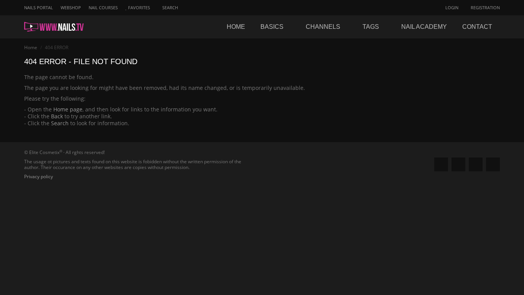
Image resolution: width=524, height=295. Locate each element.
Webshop (71, 7)
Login (451, 7)
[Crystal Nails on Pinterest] (476, 164)
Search (60, 123)
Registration (485, 7)
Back (57, 116)
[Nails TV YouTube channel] (493, 164)
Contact (477, 26)
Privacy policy (38, 176)
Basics (272, 26)
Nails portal (38, 7)
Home (236, 26)
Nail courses (103, 7)
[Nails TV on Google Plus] (458, 164)
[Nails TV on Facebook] (441, 164)
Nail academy (424, 26)
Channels (324, 26)
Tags (372, 26)
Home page (67, 109)
